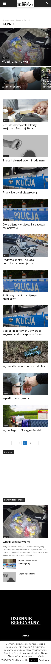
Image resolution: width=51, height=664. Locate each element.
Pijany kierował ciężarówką (20, 192)
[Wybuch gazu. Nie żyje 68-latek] (25, 416)
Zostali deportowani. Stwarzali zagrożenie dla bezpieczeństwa (22, 332)
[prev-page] (13, 443)
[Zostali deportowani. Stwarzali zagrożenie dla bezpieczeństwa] (25, 316)
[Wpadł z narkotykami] (25, 384)
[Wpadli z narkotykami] (25, 47)
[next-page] (36, 443)
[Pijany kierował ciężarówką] (25, 178)
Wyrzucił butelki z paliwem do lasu (24, 366)
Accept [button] (34, 660)
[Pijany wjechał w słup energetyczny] (9, 564)
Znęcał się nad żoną (26, 574)
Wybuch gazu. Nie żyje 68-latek (22, 430)
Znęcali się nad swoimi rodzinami (24, 160)
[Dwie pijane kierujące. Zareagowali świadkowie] (25, 210)
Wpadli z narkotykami (16, 541)
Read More (44, 660)
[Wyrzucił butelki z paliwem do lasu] (25, 352)
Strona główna (8, 20)
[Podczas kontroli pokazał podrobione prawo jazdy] (25, 245)
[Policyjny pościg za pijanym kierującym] (25, 281)
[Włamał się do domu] (20, 82)
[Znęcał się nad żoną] (9, 577)
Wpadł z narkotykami (16, 398)
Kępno (18, 20)
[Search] (47, 3)
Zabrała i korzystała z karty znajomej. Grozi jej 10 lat (20, 126)
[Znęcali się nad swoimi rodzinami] (25, 146)
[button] (4, 3)
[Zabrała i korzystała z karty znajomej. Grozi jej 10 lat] (25, 110)
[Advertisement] (25, 12)
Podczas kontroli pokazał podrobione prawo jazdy (19, 261)
